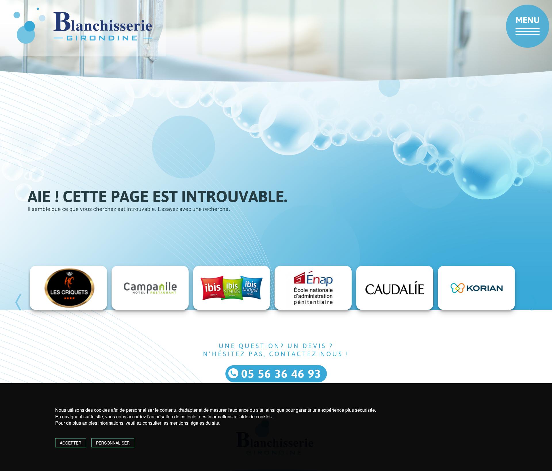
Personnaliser (113, 443)
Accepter (70, 443)
